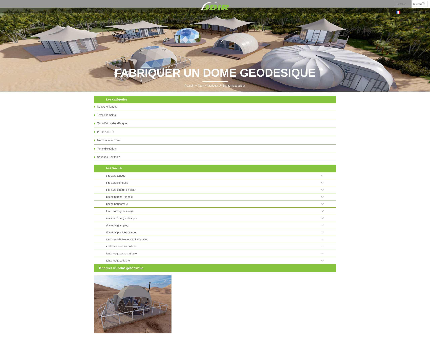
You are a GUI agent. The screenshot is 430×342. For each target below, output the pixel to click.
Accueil (189, 85)
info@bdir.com (419, 12)
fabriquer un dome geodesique (226, 85)
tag (200, 85)
